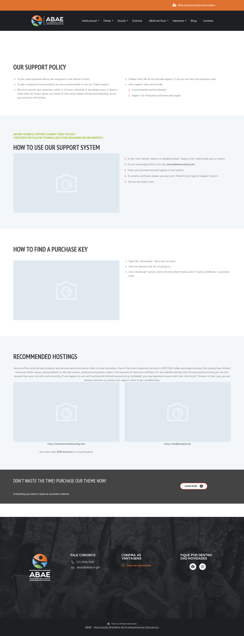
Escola (122, 20)
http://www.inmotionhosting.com (66, 443)
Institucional (89, 20)
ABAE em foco (157, 20)
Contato (208, 20)
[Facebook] (193, 566)
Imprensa (178, 20)
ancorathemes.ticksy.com (181, 164)
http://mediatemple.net (177, 443)
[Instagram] (202, 566)
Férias (107, 20)
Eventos (137, 20)
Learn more (190, 486)
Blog (194, 20)
